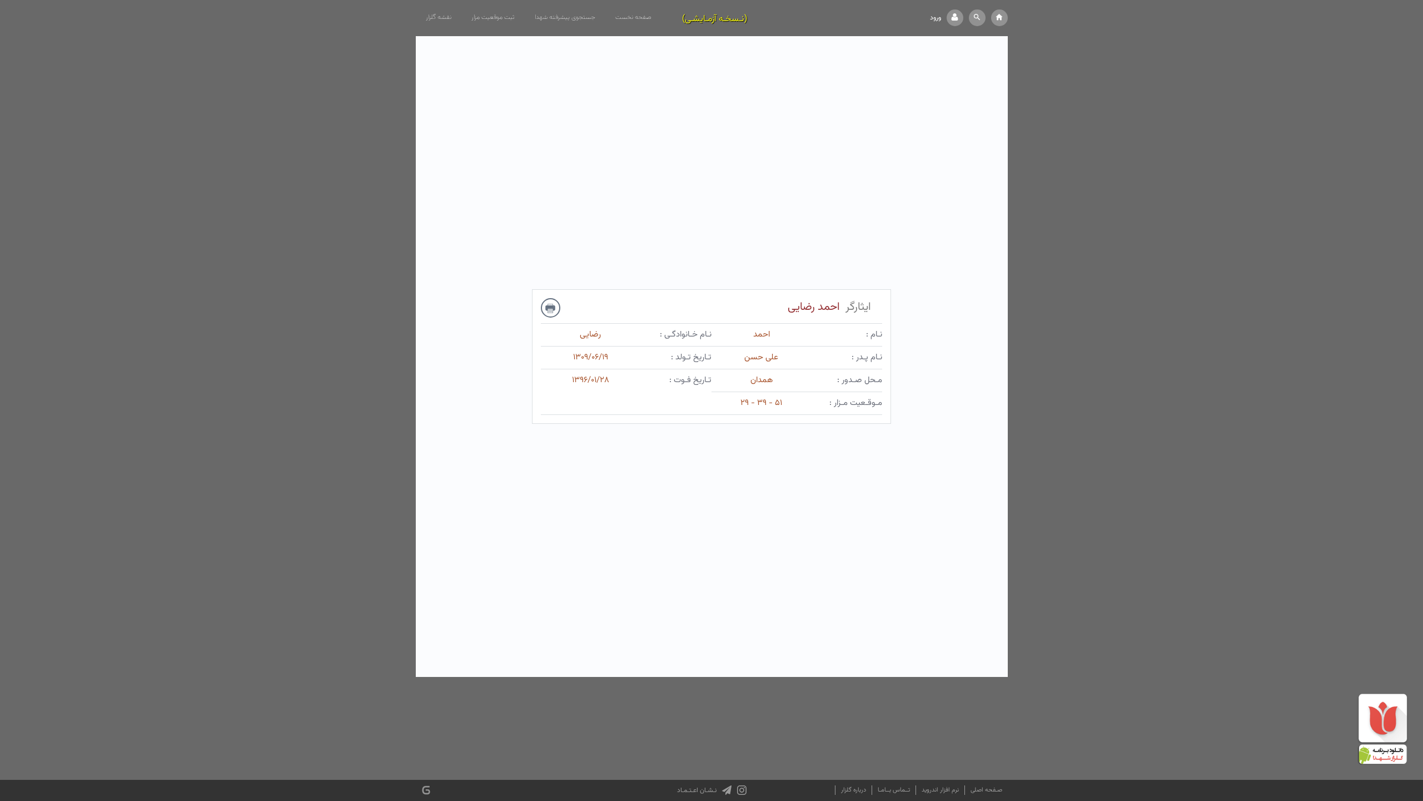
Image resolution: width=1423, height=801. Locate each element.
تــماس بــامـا (894, 790)
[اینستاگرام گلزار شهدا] (741, 790)
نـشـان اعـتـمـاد (697, 790)
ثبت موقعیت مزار (493, 17)
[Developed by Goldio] (426, 790)
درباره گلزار (853, 790)
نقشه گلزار (438, 17)
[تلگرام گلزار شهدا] (726, 790)
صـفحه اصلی (986, 790)
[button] (977, 17)
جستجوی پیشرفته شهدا (565, 17)
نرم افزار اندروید (940, 790)
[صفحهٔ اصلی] (999, 17)
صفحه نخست (633, 17)
